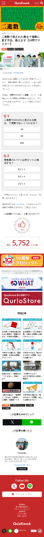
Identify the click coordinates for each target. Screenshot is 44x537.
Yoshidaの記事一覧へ (22, 465)
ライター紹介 (22, 514)
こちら (18, 204)
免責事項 (22, 511)
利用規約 (22, 504)
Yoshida (16, 73)
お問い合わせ (22, 516)
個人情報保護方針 (22, 507)
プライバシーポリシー (22, 509)
